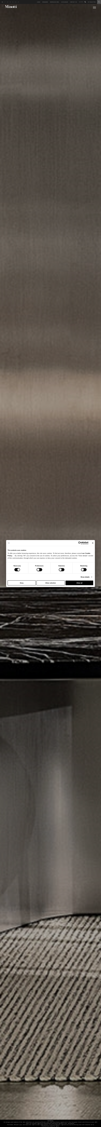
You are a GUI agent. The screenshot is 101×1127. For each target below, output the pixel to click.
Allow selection (50, 583)
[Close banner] (92, 543)
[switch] (39, 569)
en (2, 2)
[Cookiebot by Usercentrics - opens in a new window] (79, 542)
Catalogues (64, 2)
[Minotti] (11, 6)
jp (18, 2)
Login (38, 2)
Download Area (54, 2)
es (12, 2)
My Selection (92, 2)
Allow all (79, 583)
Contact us (73, 2)
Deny (21, 583)
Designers (45, 2)
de (7, 2)
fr (10, 2)
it (5, 2)
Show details (85, 577)
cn (15, 2)
